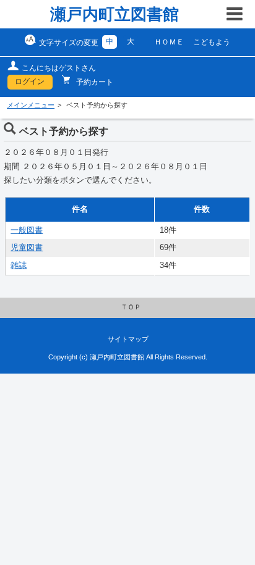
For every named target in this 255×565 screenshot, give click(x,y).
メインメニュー (30, 105)
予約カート (93, 82)
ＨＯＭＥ (169, 42)
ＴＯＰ (131, 307)
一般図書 (27, 230)
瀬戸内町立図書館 (114, 14)
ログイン (30, 81)
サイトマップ (128, 339)
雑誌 (19, 265)
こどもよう (211, 42)
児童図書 (27, 247)
